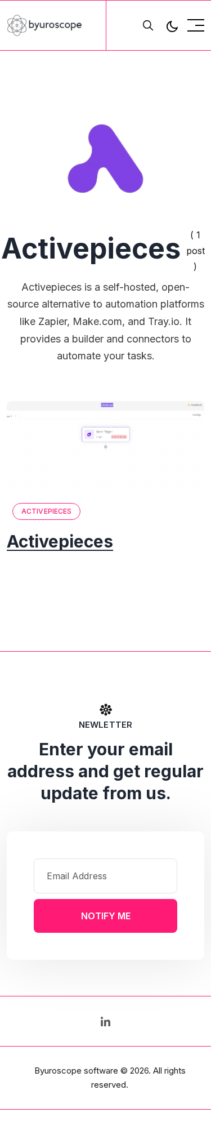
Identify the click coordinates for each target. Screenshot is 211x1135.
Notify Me (106, 916)
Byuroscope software (76, 1070)
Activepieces (46, 511)
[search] (148, 25)
